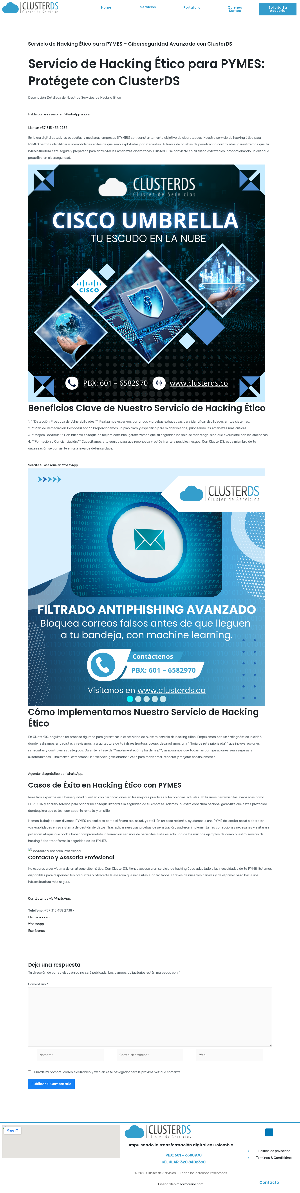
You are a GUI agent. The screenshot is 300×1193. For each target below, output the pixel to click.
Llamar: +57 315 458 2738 (47, 128)
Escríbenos (36, 931)
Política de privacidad (274, 1151)
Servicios (148, 7)
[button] (149, 7)
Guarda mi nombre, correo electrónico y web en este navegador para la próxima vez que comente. (107, 1072)
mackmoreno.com (190, 1184)
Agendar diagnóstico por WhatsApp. (55, 774)
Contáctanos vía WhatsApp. (49, 899)
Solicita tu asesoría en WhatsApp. (53, 465)
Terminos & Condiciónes (274, 1158)
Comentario (38, 984)
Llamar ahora (38, 917)
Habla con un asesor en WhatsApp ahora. (59, 114)
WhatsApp (36, 924)
